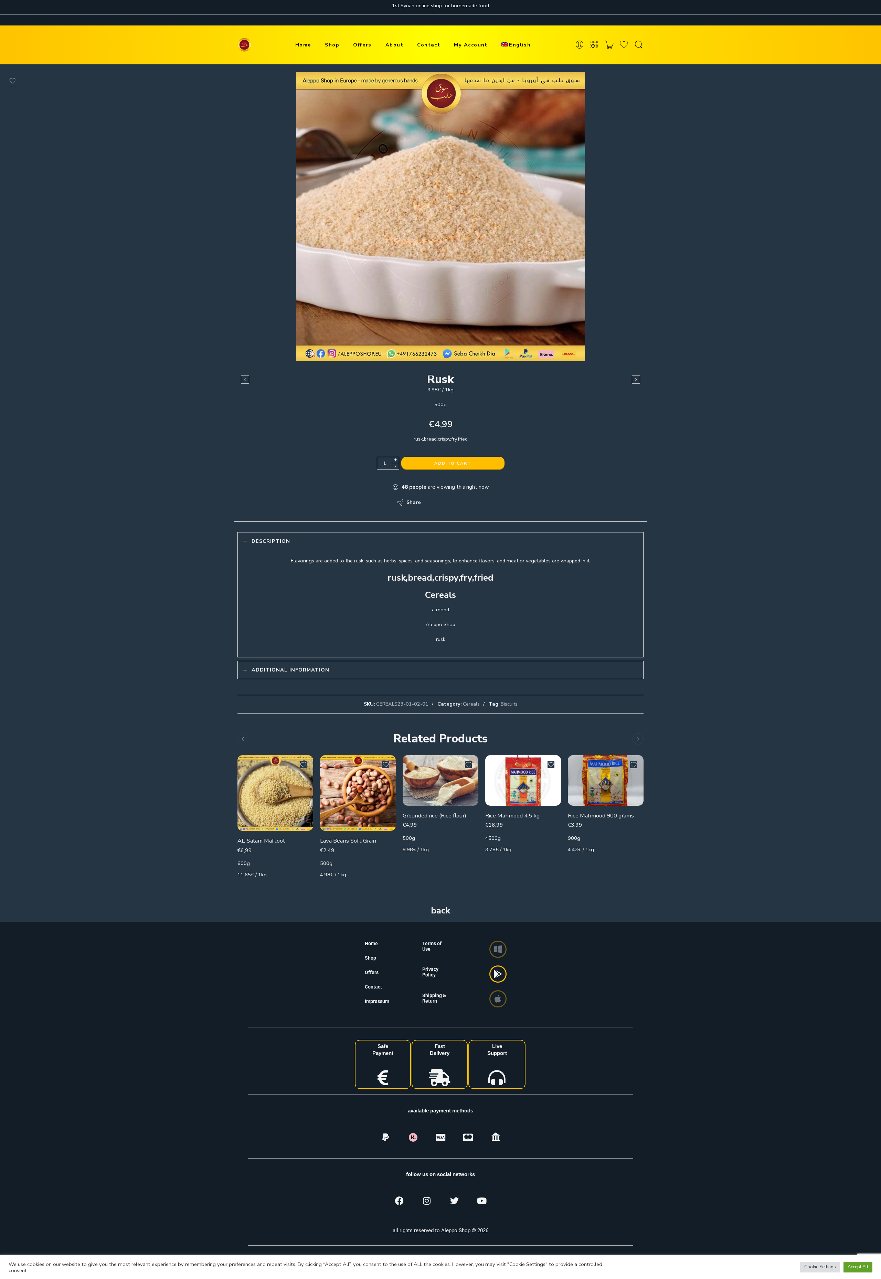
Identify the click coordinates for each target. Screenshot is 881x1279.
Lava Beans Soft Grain (348, 841)
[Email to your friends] (473, 502)
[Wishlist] (12, 80)
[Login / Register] (579, 45)
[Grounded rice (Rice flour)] (440, 780)
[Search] (639, 45)
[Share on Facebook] (445, 502)
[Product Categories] (594, 45)
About (394, 44)
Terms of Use (432, 946)
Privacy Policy (430, 971)
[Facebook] (399, 1200)
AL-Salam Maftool (261, 841)
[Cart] (609, 45)
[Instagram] (426, 1200)
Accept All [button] (858, 1267)
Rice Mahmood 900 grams (601, 816)
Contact (428, 44)
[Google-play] (498, 974)
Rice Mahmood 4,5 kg (512, 816)
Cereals (471, 703)
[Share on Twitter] (432, 502)
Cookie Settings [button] (820, 1267)
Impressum (377, 1001)
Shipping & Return (434, 998)
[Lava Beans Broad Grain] (245, 380)
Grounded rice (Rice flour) (434, 816)
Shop (332, 44)
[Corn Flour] (636, 380)
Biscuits (509, 703)
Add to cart (452, 463)
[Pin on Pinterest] (459, 502)
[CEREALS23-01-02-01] (440, 216)
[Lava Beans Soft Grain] (358, 793)
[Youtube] (481, 1200)
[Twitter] (454, 1200)
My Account (471, 44)
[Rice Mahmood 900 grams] (606, 780)
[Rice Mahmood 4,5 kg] (523, 780)
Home (303, 44)
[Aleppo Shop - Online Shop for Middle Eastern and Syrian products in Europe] (244, 45)
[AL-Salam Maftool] (275, 793)
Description (271, 541)
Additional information (290, 669)
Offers (362, 44)
